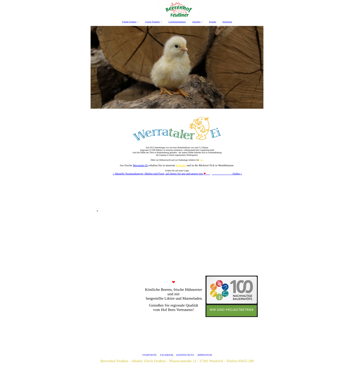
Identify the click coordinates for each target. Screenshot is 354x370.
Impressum (227, 22)
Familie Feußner (129, 22)
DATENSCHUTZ (185, 355)
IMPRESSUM (204, 355)
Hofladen (181, 165)
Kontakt (212, 22)
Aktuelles (196, 22)
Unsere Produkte (152, 22)
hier (201, 160)
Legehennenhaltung (177, 22)
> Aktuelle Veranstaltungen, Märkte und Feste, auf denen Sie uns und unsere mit (158, 173)
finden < (223, 173)
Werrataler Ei (140, 165)
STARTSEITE (149, 355)
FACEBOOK (166, 355)
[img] (177, 9)
